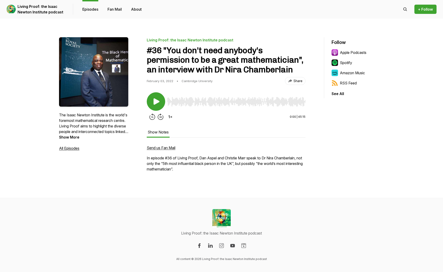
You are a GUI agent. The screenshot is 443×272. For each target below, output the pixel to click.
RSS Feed (348, 83)
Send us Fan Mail (161, 147)
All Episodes (69, 148)
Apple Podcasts (353, 52)
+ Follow (425, 9)
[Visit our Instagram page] (221, 245)
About (136, 9)
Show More (69, 137)
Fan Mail (115, 9)
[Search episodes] (405, 9)
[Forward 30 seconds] (160, 117)
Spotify (346, 62)
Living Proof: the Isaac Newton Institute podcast (40, 9)
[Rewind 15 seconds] (152, 117)
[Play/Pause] (156, 101)
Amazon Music (352, 73)
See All (338, 93)
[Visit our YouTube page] (232, 245)
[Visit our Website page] (243, 245)
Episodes (90, 9)
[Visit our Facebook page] (199, 245)
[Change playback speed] (170, 117)
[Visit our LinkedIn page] (210, 245)
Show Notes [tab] (158, 132)
